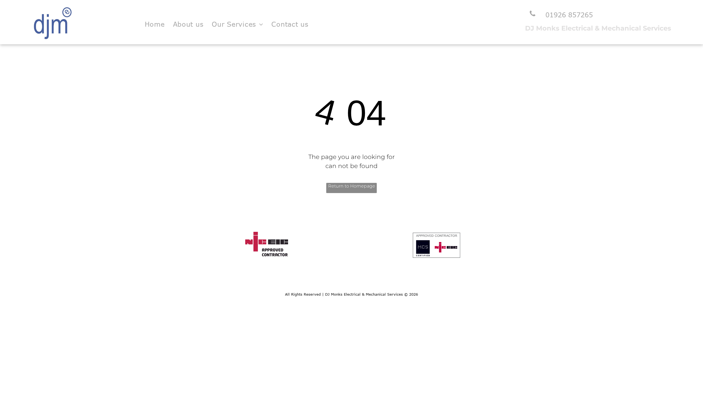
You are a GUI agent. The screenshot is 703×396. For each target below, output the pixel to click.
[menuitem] (155, 24)
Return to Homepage (351, 186)
